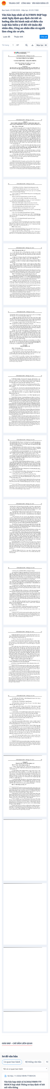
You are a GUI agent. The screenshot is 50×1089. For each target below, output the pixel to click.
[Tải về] (32, 45)
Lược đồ (6, 37)
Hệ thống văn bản (33, 1062)
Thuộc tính (18, 37)
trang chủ (14, 3)
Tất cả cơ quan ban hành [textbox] (13, 1069)
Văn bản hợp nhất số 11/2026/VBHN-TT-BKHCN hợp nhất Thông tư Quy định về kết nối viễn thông (24, 1085)
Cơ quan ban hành (12, 1062)
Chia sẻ (44, 37)
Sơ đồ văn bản (10, 1056)
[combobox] (25, 1069)
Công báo (26, 3)
